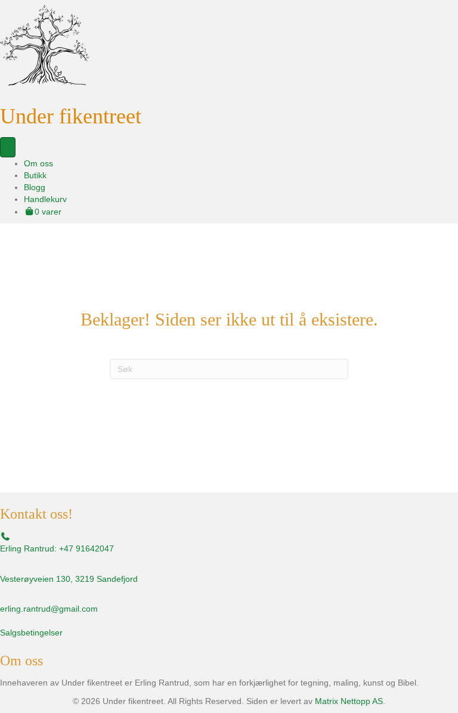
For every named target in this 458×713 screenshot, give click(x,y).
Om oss (38, 163)
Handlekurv (45, 199)
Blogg (34, 187)
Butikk (35, 175)
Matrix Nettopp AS (349, 701)
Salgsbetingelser (31, 632)
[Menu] (8, 147)
